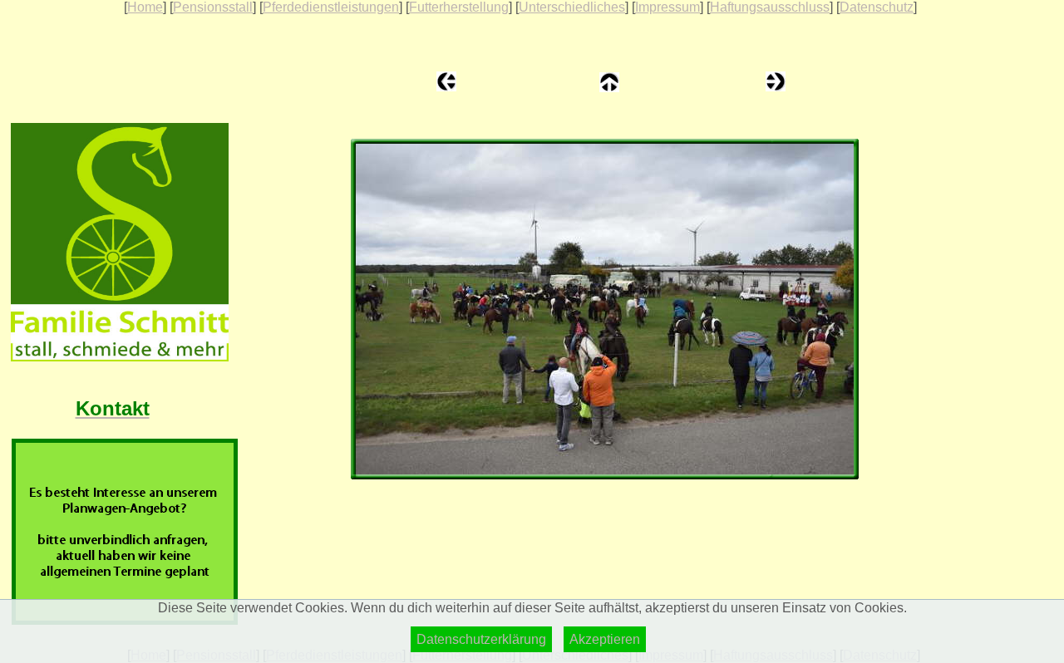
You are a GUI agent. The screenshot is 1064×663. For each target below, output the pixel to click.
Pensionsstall (213, 7)
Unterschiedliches (572, 7)
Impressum (667, 7)
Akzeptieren (604, 639)
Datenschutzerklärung (481, 639)
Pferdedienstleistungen (331, 7)
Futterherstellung (459, 7)
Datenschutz (877, 7)
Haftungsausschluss (770, 7)
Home (145, 7)
